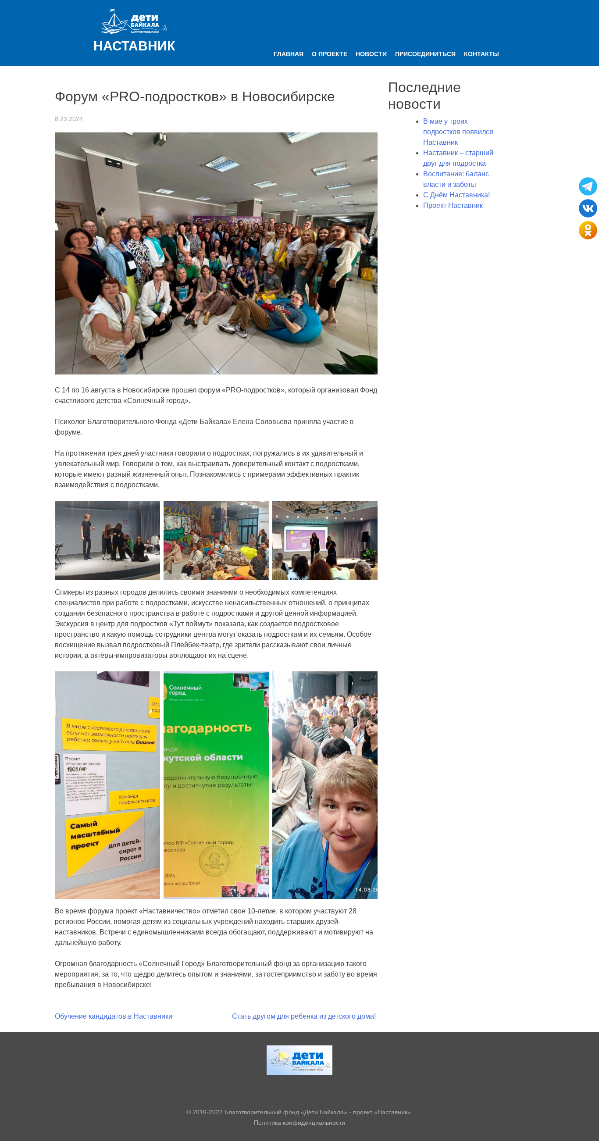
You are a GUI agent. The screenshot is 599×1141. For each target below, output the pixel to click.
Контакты (481, 53)
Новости (371, 53)
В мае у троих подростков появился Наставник (458, 132)
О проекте (329, 53)
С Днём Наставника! (456, 195)
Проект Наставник (453, 205)
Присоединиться (425, 53)
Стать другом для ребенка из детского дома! (305, 1016)
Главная (288, 53)
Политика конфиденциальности (299, 1122)
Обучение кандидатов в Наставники (113, 1016)
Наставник (134, 46)
